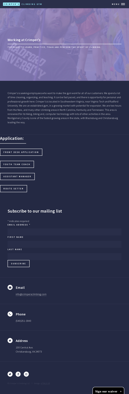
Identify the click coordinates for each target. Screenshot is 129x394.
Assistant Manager (17, 176)
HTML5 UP (45, 383)
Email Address (19, 224)
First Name (16, 237)
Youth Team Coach (16, 164)
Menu (116, 4)
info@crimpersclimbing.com (31, 294)
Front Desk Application (21, 152)
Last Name (15, 249)
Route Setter (13, 188)
